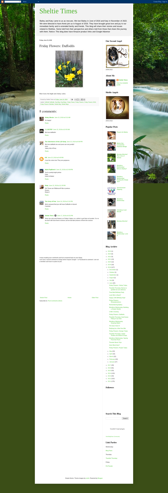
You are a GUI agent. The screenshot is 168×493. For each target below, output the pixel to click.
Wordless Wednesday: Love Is (122, 233)
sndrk (87, 478)
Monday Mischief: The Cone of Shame (122, 156)
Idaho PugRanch (50, 169)
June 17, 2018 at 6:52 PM (65, 215)
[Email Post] (71, 99)
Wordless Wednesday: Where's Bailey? (122, 167)
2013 (109, 376)
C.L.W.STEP (48, 129)
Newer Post (43, 297)
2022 (109, 256)
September (113, 275)
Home (69, 297)
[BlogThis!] (78, 99)
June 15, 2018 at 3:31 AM (62, 117)
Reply (47, 123)
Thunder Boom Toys (115, 342)
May (110, 351)
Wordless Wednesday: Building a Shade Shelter (119, 308)
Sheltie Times (58, 11)
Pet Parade (109, 466)
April (111, 354)
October (112, 272)
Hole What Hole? (114, 345)
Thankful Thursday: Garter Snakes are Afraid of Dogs (118, 334)
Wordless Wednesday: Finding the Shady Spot (122, 179)
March (111, 356)
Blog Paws (109, 450)
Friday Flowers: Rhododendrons (115, 301)
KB (46, 157)
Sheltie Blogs (65, 104)
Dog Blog (57, 102)
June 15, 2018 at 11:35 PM (57, 185)
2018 (109, 267)
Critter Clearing (114, 312)
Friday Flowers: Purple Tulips (118, 348)
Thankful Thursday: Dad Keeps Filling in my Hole (118, 318)
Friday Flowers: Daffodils (116, 314)
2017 (109, 365)
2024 (109, 251)
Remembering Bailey (115, 305)
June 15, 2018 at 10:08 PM (64, 169)
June (111, 283)
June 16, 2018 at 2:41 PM (65, 201)
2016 (109, 368)
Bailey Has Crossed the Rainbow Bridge (122, 144)
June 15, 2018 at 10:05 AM (61, 129)
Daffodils (51, 102)
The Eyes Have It (114, 326)
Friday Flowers (79, 102)
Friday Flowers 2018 (90, 102)
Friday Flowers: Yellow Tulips (118, 285)
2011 (109, 381)
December (112, 269)
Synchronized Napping (121, 188)
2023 (109, 254)
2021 (109, 259)
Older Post (95, 297)
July (110, 280)
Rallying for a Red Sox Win (117, 328)
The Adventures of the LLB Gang (55, 141)
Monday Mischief (122, 221)
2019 (109, 264)
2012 (109, 378)
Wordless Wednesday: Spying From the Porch (118, 339)
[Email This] (75, 99)
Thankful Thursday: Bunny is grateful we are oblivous (118, 288)
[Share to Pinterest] (84, 99)
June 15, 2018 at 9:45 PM (55, 157)
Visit (113, 436)
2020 (109, 262)
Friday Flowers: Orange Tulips (118, 331)
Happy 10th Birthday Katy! (117, 298)
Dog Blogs (63, 102)
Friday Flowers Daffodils (47, 104)
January (112, 362)
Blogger (100, 478)
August (111, 278)
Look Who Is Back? (115, 295)
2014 (109, 373)
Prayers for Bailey (122, 132)
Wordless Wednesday (120, 199)
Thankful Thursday (111, 458)
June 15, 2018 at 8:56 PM (75, 141)
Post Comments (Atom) (55, 301)
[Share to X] (80, 99)
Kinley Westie (49, 117)
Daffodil (47, 102)
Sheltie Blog (58, 104)
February (112, 359)
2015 (109, 370)
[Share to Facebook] (82, 99)
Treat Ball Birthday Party (116, 292)
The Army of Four (50, 201)
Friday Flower (71, 102)
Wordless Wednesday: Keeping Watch (116, 322)
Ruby (46, 185)
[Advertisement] (69, 279)
